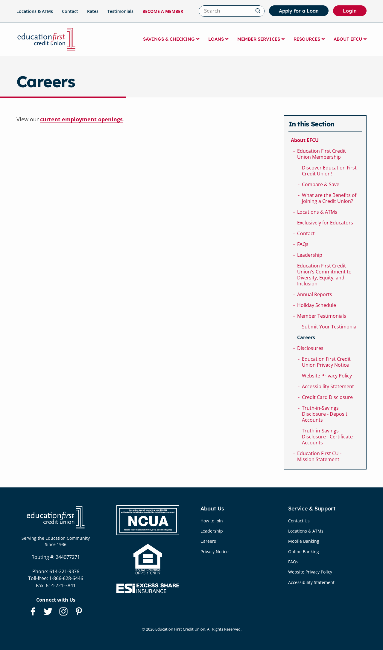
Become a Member (162, 11)
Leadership (309, 255)
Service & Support (311, 508)
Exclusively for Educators (325, 222)
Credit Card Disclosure (327, 397)
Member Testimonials (321, 316)
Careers (306, 337)
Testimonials (120, 11)
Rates (92, 11)
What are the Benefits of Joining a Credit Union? (329, 198)
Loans (216, 39)
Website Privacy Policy (327, 375)
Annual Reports (314, 294)
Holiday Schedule (316, 305)
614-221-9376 (64, 571)
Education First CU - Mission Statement (319, 456)
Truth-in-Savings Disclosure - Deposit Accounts (324, 414)
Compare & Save (320, 184)
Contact (70, 11)
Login (355, 12)
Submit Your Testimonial (330, 326)
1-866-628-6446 (66, 578)
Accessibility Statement (328, 386)
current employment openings (81, 119)
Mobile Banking (303, 541)
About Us (212, 508)
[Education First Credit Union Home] (46, 39)
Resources (307, 39)
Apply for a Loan (299, 11)
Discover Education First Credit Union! (329, 170)
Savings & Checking (169, 39)
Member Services (258, 39)
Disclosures (310, 348)
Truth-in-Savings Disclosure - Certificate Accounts (327, 436)
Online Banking (303, 551)
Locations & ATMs (34, 11)
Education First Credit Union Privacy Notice (326, 362)
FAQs (302, 244)
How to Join (211, 521)
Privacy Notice (214, 551)
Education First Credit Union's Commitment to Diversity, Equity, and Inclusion (324, 274)
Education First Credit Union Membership (321, 154)
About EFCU (348, 39)
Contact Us (299, 521)
